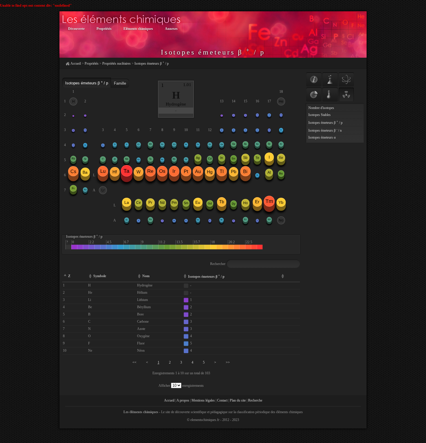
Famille (120, 83)
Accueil (75, 63)
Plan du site (238, 400)
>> (228, 362)
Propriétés (92, 63)
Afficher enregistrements (181, 386)
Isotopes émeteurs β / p (151, 63)
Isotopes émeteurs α (322, 137)
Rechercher (218, 264)
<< (134, 362)
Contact (222, 400)
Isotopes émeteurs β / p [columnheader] (206, 276)
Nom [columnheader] (146, 276)
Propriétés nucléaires (116, 63)
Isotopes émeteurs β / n (325, 130)
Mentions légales (203, 400)
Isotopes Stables (319, 115)
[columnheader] (290, 276)
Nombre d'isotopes (321, 108)
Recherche (255, 400)
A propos (182, 400)
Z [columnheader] (69, 276)
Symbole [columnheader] (99, 276)
